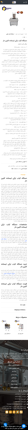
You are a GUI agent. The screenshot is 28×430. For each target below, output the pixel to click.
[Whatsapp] (10, 412)
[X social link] (18, 169)
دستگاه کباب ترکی (10, 34)
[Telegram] (6, 412)
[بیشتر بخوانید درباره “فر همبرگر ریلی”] (8, 330)
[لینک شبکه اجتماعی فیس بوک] (20, 169)
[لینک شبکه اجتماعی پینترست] (16, 169)
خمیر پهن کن (20, 333)
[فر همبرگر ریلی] (7, 326)
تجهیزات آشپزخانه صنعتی (9, 273)
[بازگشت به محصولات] (24, 37)
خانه (26, 34)
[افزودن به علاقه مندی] (19, 330)
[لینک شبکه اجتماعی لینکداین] (14, 169)
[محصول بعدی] (22, 37)
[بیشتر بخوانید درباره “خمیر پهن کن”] (22, 330)
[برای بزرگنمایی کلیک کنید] (24, 29)
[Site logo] (14, 2)
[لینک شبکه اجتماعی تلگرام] (12, 169)
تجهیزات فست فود (19, 34)
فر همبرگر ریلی (7, 333)
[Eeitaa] (21, 412)
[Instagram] (14, 412)
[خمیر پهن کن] (20, 326)
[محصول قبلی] (26, 37)
